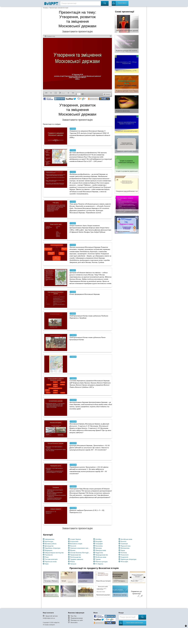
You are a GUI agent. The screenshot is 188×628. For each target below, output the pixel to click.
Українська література (128, 559)
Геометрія (124, 543)
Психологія (124, 555)
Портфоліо (49, 555)
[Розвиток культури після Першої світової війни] (126, 84)
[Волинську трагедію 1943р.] (120, 591)
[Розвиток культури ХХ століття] (126, 44)
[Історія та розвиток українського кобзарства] (126, 164)
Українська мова (51, 561)
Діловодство (49, 546)
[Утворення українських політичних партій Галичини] (126, 144)
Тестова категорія (51, 559)
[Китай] (68, 577)
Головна (45, 8)
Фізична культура (101, 561)
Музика (72, 550)
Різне (47, 557)
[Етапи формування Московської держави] (55, 299)
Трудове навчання (76, 559)
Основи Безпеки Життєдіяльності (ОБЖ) (80, 553)
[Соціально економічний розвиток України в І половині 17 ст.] (126, 124)
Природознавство (101, 555)
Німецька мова (100, 550)
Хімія (47, 564)
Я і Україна (99, 564)
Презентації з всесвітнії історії (58, 8)
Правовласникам (77, 618)
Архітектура (49, 541)
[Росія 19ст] (137, 577)
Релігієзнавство (75, 557)
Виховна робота (50, 543)
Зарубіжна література (52, 548)
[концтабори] (85, 577)
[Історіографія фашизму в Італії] (51, 591)
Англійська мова (126, 539)
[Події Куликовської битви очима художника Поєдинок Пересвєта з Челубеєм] (55, 321)
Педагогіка (99, 553)
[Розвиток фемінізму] (126, 104)
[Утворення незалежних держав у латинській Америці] (126, 24)
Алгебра (98, 539)
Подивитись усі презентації (136, 592)
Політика (124, 553)
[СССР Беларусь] (120, 577)
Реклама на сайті (77, 620)
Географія (99, 543)
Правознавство (75, 555)
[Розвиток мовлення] (126, 224)
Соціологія (124, 557)
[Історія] (68, 591)
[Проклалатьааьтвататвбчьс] (103, 591)
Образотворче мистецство (54, 553)
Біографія (98, 541)
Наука (123, 550)
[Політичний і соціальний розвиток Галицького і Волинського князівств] (126, 204)
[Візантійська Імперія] (103, 577)
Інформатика (49, 539)
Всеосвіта (74, 622)
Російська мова (100, 557)
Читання (73, 564)
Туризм (98, 559)
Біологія (123, 541)
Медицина (48, 550)
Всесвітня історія (76, 543)
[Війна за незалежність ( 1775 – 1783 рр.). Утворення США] (126, 64)
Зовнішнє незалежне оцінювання (80, 548)
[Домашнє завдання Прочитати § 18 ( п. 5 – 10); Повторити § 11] (55, 515)
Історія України (75, 539)
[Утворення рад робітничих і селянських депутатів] (126, 184)
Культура (98, 548)
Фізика (72, 561)
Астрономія (74, 541)
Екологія (73, 546)
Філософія (124, 561)
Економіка (99, 546)
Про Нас (74, 616)
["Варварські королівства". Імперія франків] (85, 591)
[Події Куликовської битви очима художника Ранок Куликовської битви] (55, 342)
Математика (125, 548)
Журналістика (125, 546)
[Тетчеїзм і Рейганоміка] (51, 577)
